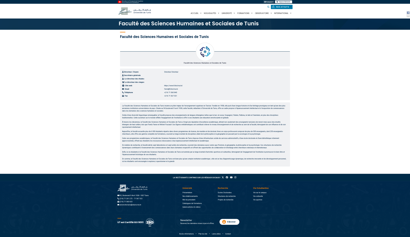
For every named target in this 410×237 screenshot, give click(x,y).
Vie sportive (257, 200)
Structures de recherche (227, 196)
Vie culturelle (258, 196)
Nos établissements (190, 196)
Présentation (187, 193)
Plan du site (202, 234)
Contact (228, 234)
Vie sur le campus (259, 193)
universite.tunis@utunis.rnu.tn (130, 205)
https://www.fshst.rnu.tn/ (173, 86)
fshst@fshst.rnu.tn (171, 89)
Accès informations (186, 234)
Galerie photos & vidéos (191, 207)
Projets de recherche (225, 200)
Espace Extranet (284, 2)
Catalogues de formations (192, 203)
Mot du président (188, 200)
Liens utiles (216, 234)
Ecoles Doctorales (225, 193)
